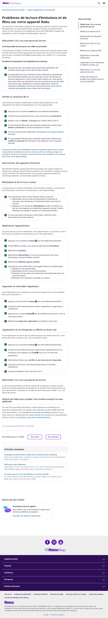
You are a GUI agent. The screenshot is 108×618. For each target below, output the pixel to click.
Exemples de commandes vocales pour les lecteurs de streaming (30, 455)
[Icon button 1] (99, 3)
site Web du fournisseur (32, 55)
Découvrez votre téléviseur (15, 464)
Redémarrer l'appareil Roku (91, 51)
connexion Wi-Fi (35, 371)
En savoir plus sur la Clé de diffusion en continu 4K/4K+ (26, 474)
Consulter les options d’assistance (26, 516)
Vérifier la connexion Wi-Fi (90, 31)
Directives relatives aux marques (76, 594)
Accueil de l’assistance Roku (13, 10)
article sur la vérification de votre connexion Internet (32, 150)
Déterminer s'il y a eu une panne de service (90, 26)
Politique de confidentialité (22, 594)
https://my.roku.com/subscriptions (35, 417)
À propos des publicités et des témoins (16, 597)
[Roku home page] (5, 3)
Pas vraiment (53, 437)
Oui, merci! (35, 437)
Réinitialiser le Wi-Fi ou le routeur (90, 45)
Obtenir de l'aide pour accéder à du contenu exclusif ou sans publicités (92, 79)
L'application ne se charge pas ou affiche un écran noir (92, 64)
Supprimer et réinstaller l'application (89, 57)
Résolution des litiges (56, 594)
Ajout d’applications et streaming (41, 10)
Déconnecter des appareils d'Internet (90, 38)
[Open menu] (104, 3)
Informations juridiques (96, 594)
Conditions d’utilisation (40, 594)
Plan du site (8, 594)
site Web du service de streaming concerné (39, 412)
